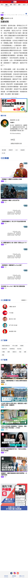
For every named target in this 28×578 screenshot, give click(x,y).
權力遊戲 (4, 150)
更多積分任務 (21, 564)
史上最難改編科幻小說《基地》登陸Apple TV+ (14, 242)
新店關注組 (12, 348)
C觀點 (3, 351)
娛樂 (2, 14)
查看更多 (23, 300)
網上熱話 (19, 348)
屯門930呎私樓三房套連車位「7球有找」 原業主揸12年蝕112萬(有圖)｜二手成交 (13, 427)
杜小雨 (3, 153)
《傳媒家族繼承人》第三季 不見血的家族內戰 (13, 221)
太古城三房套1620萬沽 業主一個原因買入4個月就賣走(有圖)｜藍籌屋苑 (14, 404)
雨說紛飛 (22, 150)
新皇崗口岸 (4, 348)
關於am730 (21, 576)
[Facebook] (11, 573)
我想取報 (14, 576)
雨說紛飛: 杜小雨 (14, 120)
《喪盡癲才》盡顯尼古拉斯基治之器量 (11, 179)
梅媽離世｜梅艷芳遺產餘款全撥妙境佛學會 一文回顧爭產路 (14, 474)
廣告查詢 (6, 576)
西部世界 (11, 150)
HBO (17, 150)
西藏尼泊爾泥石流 (6, 345)
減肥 (25, 351)
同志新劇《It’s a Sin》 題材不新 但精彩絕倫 (13, 286)
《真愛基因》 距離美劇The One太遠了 (11, 265)
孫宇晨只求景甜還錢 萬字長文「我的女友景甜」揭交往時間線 (14, 449)
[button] (2, 1)
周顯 (3, 355)
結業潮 (21, 345)
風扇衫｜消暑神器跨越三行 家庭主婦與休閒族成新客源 (14, 381)
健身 (20, 351)
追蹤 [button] (12, 139)
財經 (2, 384)
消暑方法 (14, 351)
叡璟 (9, 351)
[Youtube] (18, 573)
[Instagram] (14, 573)
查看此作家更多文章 (16, 143)
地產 (2, 407)
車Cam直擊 (15, 345)
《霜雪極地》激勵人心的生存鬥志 (10, 200)
